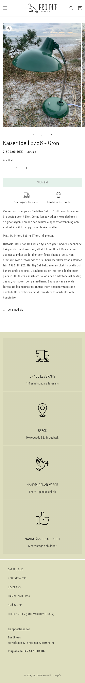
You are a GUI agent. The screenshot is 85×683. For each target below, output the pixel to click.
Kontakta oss (17, 578)
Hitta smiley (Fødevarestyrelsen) (31, 614)
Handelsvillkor (19, 596)
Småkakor (15, 605)
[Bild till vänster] (33, 134)
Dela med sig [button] (15, 309)
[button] (5, 8)
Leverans (14, 587)
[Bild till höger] (51, 134)
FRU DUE (37, 675)
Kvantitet (8, 160)
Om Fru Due (15, 569)
